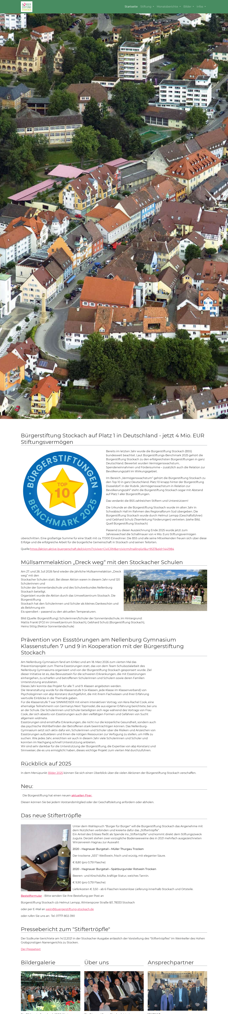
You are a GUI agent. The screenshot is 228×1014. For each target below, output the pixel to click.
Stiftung (146, 6)
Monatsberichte (168, 6)
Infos (200, 6)
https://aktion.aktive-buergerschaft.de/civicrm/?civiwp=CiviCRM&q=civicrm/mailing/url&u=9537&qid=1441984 (102, 549)
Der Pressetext (31, 949)
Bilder (187, 6)
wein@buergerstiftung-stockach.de (70, 909)
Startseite (131, 6)
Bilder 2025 (55, 773)
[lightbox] (165, 590)
